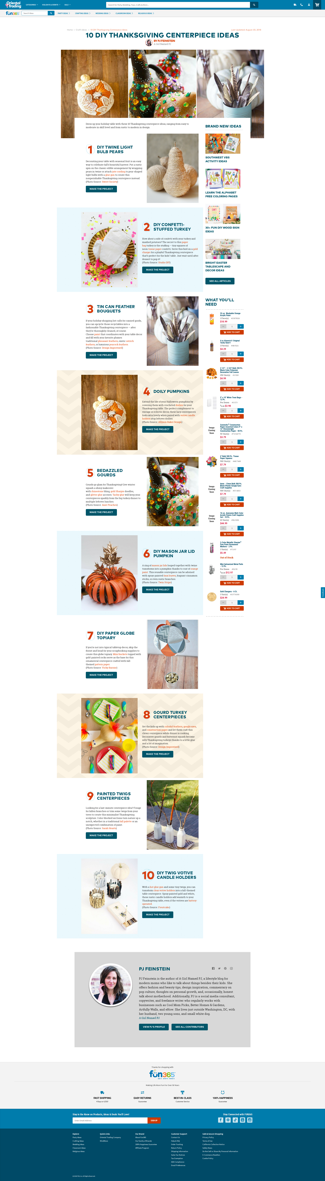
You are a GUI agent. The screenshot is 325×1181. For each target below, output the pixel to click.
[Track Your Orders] (295, 5)
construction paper (157, 729)
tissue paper (155, 249)
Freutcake (163, 907)
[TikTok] (235, 1120)
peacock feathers (118, 344)
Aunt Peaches (109, 505)
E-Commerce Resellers (211, 1155)
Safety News (207, 1148)
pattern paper (102, 664)
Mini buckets (120, 654)
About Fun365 (140, 1137)
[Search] (254, 5)
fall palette (126, 821)
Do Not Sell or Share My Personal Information (220, 1151)
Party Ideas (77, 1137)
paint (97, 334)
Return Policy (176, 1148)
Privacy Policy (208, 1137)
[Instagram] (231, 969)
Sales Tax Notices (178, 1155)
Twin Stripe (164, 582)
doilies (179, 405)
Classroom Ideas (79, 1148)
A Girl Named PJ (162, 44)
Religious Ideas (79, 1151)
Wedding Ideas (78, 1144)
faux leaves (170, 575)
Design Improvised (112, 347)
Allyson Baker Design (170, 422)
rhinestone (97, 491)
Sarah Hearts (109, 828)
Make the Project (101, 189)
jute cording (118, 171)
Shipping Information (179, 1151)
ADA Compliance (177, 1162)
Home (70, 30)
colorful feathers (173, 726)
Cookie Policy (207, 1158)
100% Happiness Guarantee (146, 1144)
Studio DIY (164, 262)
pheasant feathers (108, 341)
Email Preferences (178, 1165)
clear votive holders (164, 890)
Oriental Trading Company (110, 1137)
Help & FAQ (175, 1141)
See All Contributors (189, 1027)
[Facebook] (213, 969)
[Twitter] (219, 969)
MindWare (104, 1141)
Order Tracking (177, 1144)
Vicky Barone (109, 667)
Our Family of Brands (143, 1141)
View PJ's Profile (154, 1027)
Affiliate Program (142, 1148)
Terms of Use (207, 1141)
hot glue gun (156, 887)
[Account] (309, 5)
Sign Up (154, 1120)
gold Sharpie (117, 491)
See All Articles (220, 281)
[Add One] (241, 326)
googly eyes (189, 726)
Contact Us (175, 1137)
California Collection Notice (213, 1144)
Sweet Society (109, 181)
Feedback (323, 592)
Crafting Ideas (78, 1141)
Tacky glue (118, 494)
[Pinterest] (225, 969)
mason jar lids (159, 565)
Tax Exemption (177, 1158)
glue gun (110, 174)
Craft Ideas (81, 30)
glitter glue (96, 494)
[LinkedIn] (242, 1120)
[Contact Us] (301, 5)
